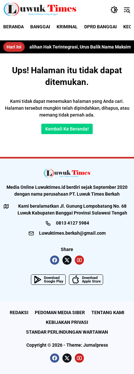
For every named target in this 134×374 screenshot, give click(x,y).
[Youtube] (79, 260)
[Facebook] (54, 260)
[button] (114, 10)
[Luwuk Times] (40, 10)
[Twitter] (67, 260)
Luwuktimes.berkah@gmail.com (72, 233)
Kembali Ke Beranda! (67, 129)
